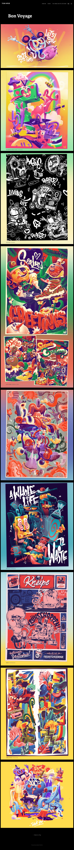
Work (49, 3)
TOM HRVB (5, 3)
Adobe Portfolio (39, 845)
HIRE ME (44, 3)
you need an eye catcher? (59, 3)
